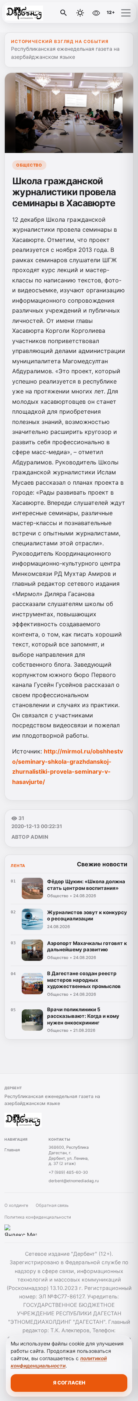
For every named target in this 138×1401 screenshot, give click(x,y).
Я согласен (69, 1383)
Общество (29, 165)
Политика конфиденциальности (37, 1217)
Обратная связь (52, 1205)
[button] (126, 13)
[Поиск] (64, 13)
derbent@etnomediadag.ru (74, 1180)
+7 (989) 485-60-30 (68, 1172)
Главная (12, 1149)
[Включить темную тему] (80, 13)
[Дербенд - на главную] (36, 13)
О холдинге (16, 1205)
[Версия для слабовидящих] (96, 13)
